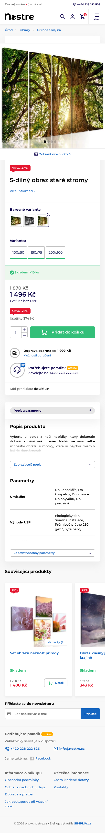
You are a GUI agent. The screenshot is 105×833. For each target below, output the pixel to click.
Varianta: (18, 241)
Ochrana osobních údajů (25, 787)
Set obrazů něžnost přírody (34, 653)
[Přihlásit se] (72, 16)
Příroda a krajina (49, 30)
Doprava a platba (19, 794)
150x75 (36, 252)
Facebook (43, 758)
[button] (63, 16)
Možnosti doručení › (37, 355)
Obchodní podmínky (22, 780)
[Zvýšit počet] (24, 330)
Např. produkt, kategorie (36, 39)
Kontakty (61, 787)
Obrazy (25, 30)
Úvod (9, 30)
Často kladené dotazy (71, 780)
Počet (15, 332)
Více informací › (22, 191)
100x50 (18, 252)
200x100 (56, 252)
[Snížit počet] (24, 335)
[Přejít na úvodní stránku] (19, 16)
